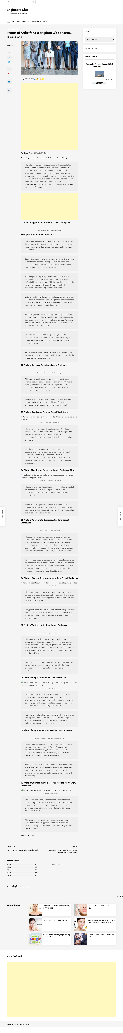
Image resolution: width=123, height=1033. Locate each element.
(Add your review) (57, 865)
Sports (45, 21)
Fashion (9, 29)
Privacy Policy (24, 1024)
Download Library (34, 21)
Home (18, 21)
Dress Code (30, 835)
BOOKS (24, 21)
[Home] (13, 22)
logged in (17, 887)
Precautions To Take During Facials (55, 920)
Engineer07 (10, 45)
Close (119, 896)
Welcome (15, 29)
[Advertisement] (49, 116)
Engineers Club (18, 10)
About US (15, 1024)
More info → (110, 79)
